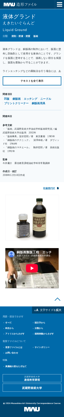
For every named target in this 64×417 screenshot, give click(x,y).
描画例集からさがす (44, 333)
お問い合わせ (11, 352)
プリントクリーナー (16, 103)
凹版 (7, 98)
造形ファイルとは (13, 347)
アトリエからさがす (15, 333)
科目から (9, 328)
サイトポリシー (42, 347)
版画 (35, 36)
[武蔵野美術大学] (32, 388)
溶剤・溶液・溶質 (21, 36)
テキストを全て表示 (32, 80)
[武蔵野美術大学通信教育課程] (32, 378)
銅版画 (17, 98)
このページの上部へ (57, 299)
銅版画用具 (39, 103)
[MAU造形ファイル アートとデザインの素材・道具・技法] (32, 4)
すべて (8, 322)
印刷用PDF (49, 188)
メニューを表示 (59, 4)
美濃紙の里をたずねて (16, 366)
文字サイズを (50, 310)
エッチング (31, 98)
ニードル (45, 98)
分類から (39, 328)
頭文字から (40, 322)
